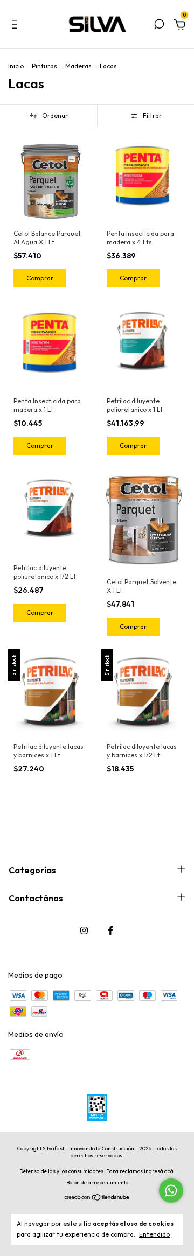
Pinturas (44, 66)
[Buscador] (159, 26)
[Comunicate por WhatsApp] (171, 1190)
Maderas (78, 66)
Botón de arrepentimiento (97, 1182)
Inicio (16, 66)
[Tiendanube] (97, 1198)
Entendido (154, 1234)
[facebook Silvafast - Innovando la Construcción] (110, 930)
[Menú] (16, 26)
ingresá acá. (159, 1171)
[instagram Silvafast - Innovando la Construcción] (84, 930)
